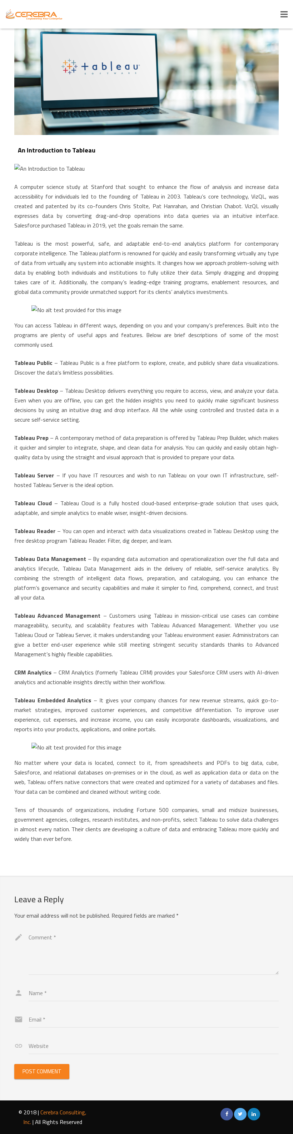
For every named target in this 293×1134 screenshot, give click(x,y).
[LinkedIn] (254, 1114)
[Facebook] (226, 1114)
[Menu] (284, 14)
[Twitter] (240, 1114)
